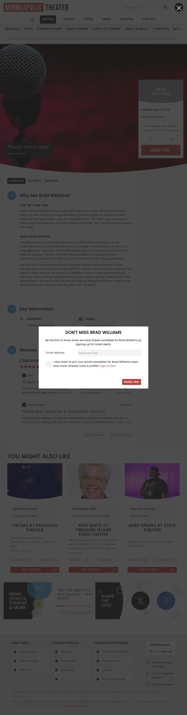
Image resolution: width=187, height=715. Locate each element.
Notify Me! (131, 382)
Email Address (55, 352)
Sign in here (108, 366)
